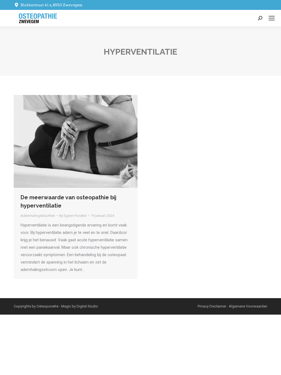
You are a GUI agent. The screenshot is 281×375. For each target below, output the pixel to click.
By (72, 216)
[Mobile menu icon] (272, 18)
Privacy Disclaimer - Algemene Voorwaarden (232, 306)
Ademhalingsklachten (38, 216)
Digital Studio (87, 306)
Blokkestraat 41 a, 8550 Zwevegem (52, 5)
